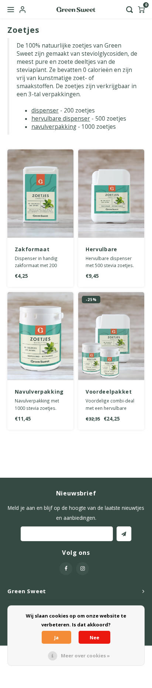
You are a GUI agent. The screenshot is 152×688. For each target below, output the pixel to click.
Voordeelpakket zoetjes (109, 391)
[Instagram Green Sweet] (82, 568)
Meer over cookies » (85, 655)
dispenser (45, 110)
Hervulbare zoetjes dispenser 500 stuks (105, 249)
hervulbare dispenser (60, 118)
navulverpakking (53, 127)
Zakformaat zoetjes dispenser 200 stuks (35, 249)
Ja (56, 637)
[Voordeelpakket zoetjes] (111, 336)
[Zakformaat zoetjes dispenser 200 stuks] (40, 193)
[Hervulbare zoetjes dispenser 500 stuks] (111, 193)
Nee (94, 637)
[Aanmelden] (124, 533)
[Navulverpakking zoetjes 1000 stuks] (40, 336)
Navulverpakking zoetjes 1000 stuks (39, 391)
